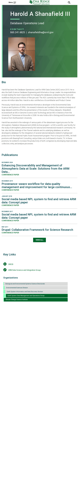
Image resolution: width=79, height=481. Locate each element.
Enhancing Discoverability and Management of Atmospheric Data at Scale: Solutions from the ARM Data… (35, 168)
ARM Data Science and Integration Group (24, 270)
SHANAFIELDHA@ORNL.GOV (40, 32)
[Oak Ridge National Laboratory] (39, 2)
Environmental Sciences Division (17, 288)
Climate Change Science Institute (17, 299)
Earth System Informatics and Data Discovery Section (25, 292)
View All (40, 240)
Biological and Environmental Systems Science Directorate (25, 284)
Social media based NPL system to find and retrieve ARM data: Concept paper (39, 200)
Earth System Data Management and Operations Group (26, 296)
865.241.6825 (17, 32)
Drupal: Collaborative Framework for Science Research (37, 229)
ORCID (10, 264)
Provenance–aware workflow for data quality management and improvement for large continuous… (37, 185)
